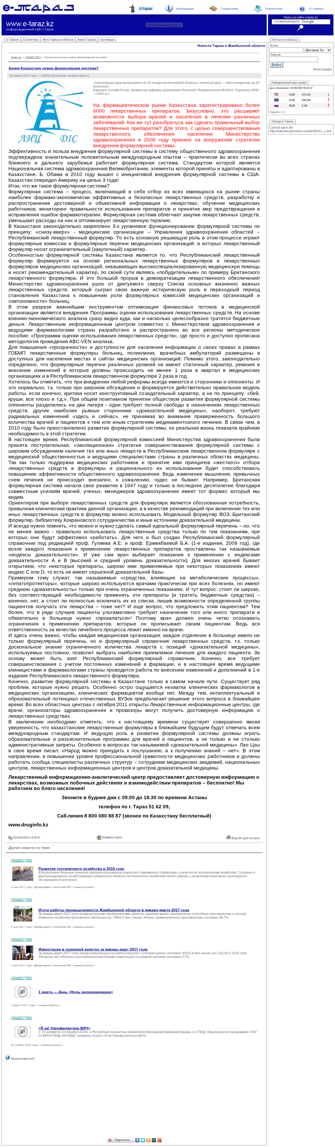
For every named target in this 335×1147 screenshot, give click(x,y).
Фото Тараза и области (58, 39)
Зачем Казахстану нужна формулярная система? (53, 68)
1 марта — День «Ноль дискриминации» (75, 992)
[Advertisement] (134, 1100)
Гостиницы (107, 39)
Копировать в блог (26, 837)
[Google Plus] (159, 1140)
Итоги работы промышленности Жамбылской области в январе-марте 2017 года (113, 910)
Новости (16, 57)
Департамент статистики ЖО (52, 887)
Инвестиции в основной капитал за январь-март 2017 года (93, 949)
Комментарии (111, 837)
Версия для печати (245, 838)
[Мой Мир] (154, 1140)
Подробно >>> (277, 112)
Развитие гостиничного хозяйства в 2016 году (81, 868)
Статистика (30, 39)
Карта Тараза (87, 39)
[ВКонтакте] (137, 1140)
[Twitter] (143, 1140)
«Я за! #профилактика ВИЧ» (64, 1028)
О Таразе (12, 39)
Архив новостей (22, 1059)
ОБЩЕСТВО (33, 57)
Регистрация (322, 69)
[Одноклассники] (148, 1140)
